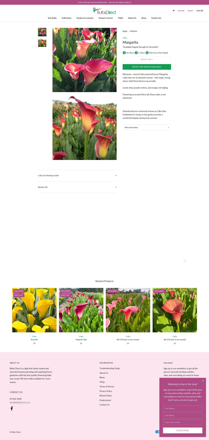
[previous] (7, 313)
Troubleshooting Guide (110, 368)
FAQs (102, 382)
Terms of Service (107, 386)
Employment (105, 400)
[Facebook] (12, 408)
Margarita (133, 31)
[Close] (203, 381)
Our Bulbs (52, 18)
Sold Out (147, 59)
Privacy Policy (106, 391)
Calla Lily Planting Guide (48, 175)
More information (131, 127)
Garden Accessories (84, 18)
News (143, 18)
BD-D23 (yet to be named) (128, 339)
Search (190, 11)
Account (181, 11)
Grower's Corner (106, 18)
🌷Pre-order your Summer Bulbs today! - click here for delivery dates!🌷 (104, 2)
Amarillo (34, 339)
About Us (132, 18)
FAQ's (120, 18)
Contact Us (156, 18)
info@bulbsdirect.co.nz (20, 402)
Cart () (200, 10)
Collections (66, 18)
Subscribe (182, 430)
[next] (201, 313)
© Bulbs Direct (15, 432)
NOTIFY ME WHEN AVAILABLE (146, 67)
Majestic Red (81, 339)
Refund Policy (106, 395)
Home (125, 31)
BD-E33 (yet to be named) (175, 339)
